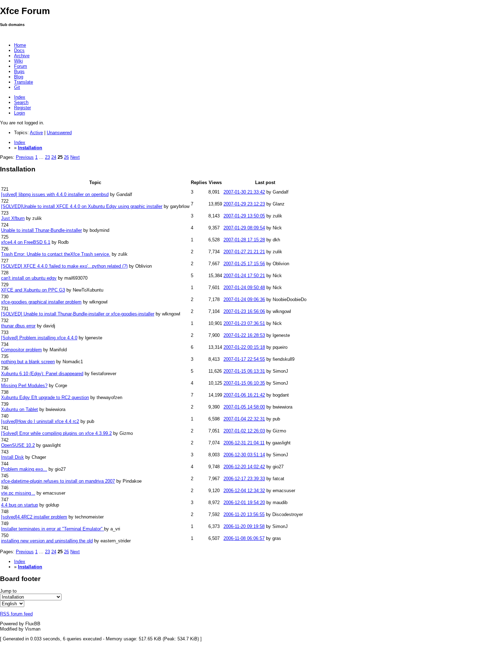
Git (17, 87)
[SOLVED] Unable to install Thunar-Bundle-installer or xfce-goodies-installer (77, 314)
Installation (30, 147)
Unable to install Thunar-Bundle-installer (41, 230)
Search (21, 102)
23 (47, 157)
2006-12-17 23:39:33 (244, 478)
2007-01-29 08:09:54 (244, 227)
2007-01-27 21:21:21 (244, 251)
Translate (23, 82)
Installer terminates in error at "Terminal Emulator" (52, 528)
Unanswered (59, 132)
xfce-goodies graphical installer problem (41, 302)
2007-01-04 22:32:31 (244, 419)
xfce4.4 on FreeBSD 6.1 (25, 242)
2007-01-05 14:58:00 (244, 407)
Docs (19, 50)
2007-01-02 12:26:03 (244, 430)
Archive (22, 55)
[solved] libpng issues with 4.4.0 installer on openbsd (55, 194)
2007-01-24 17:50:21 (244, 275)
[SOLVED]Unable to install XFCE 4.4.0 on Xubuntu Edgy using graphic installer (81, 206)
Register (22, 107)
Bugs (19, 71)
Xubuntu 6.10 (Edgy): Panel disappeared (42, 373)
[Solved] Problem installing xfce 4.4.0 (39, 337)
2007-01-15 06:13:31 (244, 371)
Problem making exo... (24, 469)
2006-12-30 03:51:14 (244, 454)
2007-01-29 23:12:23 (244, 204)
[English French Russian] (12, 603)
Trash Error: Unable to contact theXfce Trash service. (55, 254)
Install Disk (12, 457)
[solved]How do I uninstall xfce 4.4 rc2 (40, 421)
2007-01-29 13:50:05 (244, 215)
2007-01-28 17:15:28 (244, 239)
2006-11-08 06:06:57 (244, 538)
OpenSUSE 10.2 (18, 445)
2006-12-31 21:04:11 (244, 442)
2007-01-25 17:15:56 (244, 263)
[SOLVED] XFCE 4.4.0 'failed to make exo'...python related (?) (64, 266)
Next (75, 157)
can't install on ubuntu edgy (29, 278)
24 (53, 157)
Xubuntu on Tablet (19, 409)
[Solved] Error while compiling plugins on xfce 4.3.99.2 (56, 433)
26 (66, 157)
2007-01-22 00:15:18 (244, 347)
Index (19, 97)
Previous (25, 157)
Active (36, 132)
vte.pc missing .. (18, 493)
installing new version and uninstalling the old (47, 540)
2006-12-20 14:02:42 (244, 466)
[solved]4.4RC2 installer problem (34, 517)
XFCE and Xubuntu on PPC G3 (33, 290)
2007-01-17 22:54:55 (244, 359)
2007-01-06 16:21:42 (244, 395)
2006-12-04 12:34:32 (244, 490)
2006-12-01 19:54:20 (244, 502)
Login (19, 113)
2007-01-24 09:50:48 (244, 287)
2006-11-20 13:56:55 (244, 514)
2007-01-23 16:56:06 (244, 311)
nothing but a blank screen (28, 361)
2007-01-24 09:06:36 (244, 299)
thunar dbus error (18, 325)
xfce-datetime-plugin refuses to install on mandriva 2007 (58, 481)
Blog (18, 76)
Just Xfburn (13, 218)
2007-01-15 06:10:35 (244, 383)
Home (20, 45)
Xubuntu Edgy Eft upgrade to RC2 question (45, 397)
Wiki (18, 61)
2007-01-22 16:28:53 (244, 335)
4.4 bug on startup (19, 505)
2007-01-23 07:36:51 (244, 323)
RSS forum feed (16, 613)
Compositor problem (21, 349)
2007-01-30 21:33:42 (244, 192)
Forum (20, 66)
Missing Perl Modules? (24, 385)
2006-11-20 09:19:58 (244, 526)
